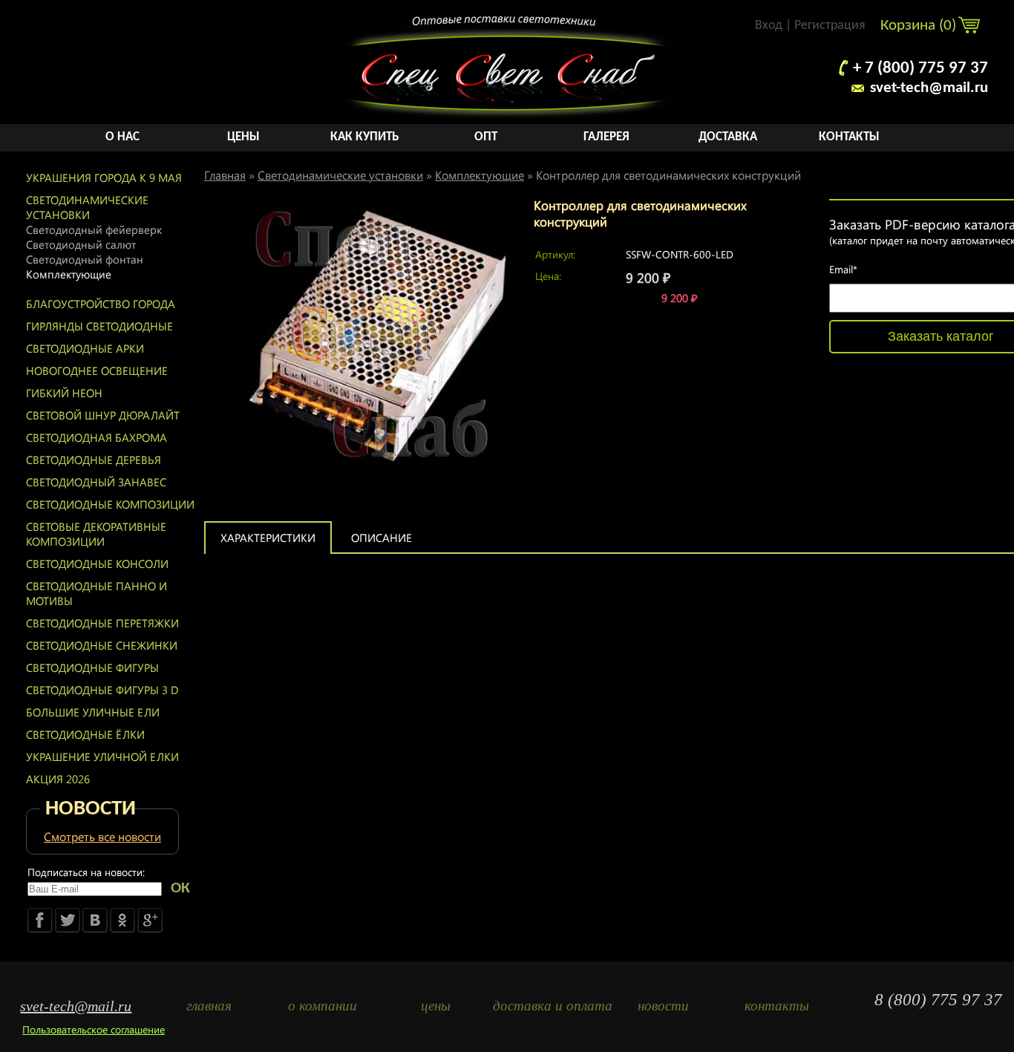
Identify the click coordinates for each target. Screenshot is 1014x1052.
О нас (122, 137)
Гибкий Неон (64, 392)
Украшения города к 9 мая (104, 177)
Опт (485, 137)
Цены (243, 137)
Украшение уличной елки (102, 756)
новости (663, 1005)
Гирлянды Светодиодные (99, 325)
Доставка (728, 137)
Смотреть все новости (102, 836)
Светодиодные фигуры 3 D (102, 689)
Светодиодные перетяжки (102, 622)
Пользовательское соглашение (93, 1029)
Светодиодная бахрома (96, 437)
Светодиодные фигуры (92, 667)
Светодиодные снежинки (101, 645)
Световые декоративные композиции (96, 534)
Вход (768, 26)
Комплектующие (68, 274)
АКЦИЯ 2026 (58, 778)
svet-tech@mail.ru (929, 88)
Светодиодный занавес (96, 481)
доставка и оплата (549, 1005)
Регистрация (830, 26)
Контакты (849, 137)
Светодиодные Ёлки (85, 734)
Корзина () (920, 25)
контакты (777, 1005)
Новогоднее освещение (97, 370)
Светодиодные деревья (93, 459)
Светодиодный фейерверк (94, 229)
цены (436, 1005)
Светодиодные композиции (110, 504)
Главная (225, 175)
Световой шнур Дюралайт (103, 415)
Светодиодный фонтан (84, 259)
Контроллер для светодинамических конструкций (668, 175)
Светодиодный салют (81, 244)
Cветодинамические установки (87, 207)
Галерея (606, 137)
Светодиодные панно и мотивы (96, 593)
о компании (322, 1005)
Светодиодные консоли (97, 563)
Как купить (364, 137)
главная (209, 1005)
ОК (180, 888)
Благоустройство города (100, 303)
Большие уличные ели (93, 712)
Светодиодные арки (85, 348)
